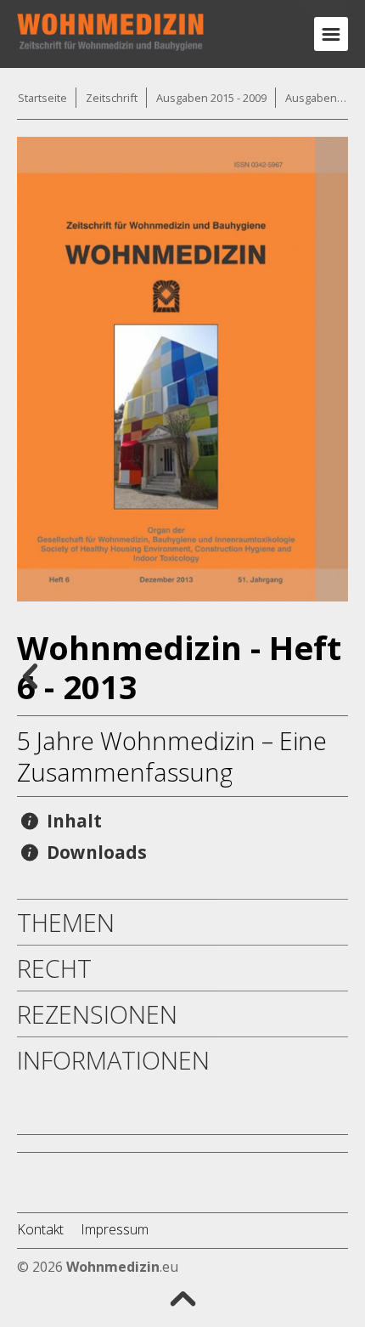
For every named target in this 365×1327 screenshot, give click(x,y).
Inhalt (72, 821)
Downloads (94, 852)
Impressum (115, 1229)
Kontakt (40, 1229)
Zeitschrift (112, 97)
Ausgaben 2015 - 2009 (211, 97)
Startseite (42, 97)
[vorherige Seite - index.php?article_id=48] (29, 674)
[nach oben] (183, 1297)
